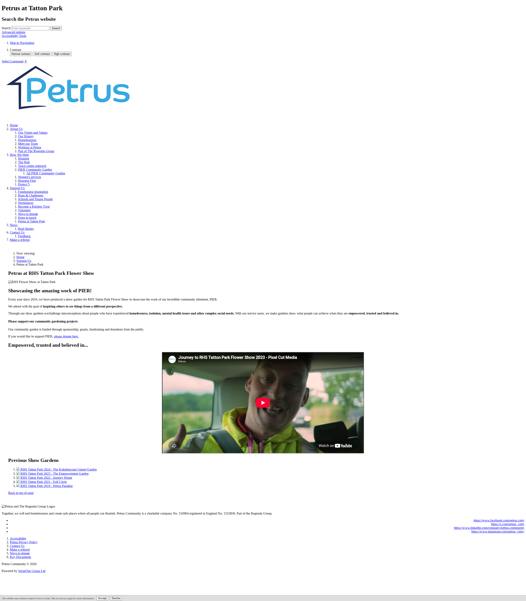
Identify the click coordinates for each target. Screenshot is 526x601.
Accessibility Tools (14, 36)
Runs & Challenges (30, 195)
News (13, 225)
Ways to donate (28, 214)
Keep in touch (27, 217)
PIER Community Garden (35, 169)
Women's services (29, 177)
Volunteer (24, 210)
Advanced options (13, 32)
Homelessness (27, 140)
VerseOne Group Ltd (31, 571)
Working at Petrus (29, 147)
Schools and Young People (35, 199)
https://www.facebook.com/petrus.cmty (499, 520)
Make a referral (20, 240)
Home (14, 125)
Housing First (27, 180)
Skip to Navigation (22, 43)
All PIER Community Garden (45, 173)
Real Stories (26, 228)
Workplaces (25, 203)
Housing (23, 158)
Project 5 (24, 184)
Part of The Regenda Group (36, 151)
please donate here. (66, 336)
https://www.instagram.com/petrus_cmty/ (497, 531)
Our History (26, 136)
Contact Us (17, 232)
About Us (16, 129)
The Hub (24, 162)
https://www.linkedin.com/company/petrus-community (489, 528)
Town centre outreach (32, 166)
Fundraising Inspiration (33, 191)
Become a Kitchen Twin (34, 206)
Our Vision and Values (32, 132)
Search (6, 28)
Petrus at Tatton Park (31, 221)
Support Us (17, 188)
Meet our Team (28, 143)
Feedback (24, 236)
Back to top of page (21, 493)
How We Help (19, 155)
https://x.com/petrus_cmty (507, 524)
